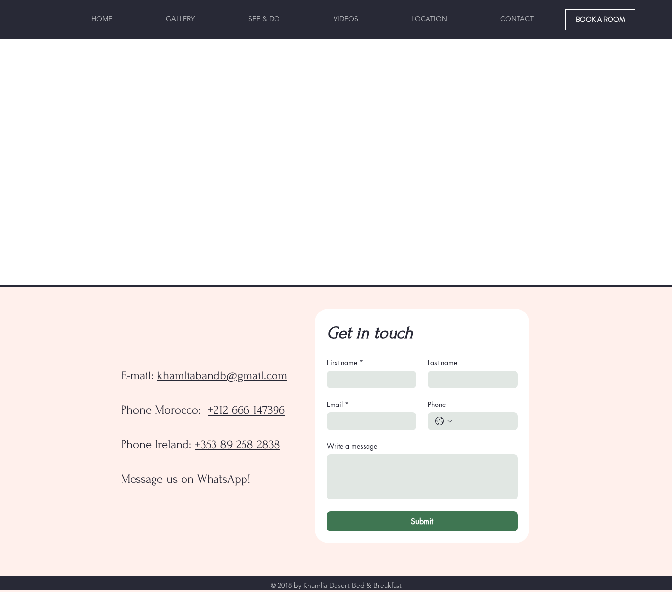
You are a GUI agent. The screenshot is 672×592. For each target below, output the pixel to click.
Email (338, 404)
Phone (437, 404)
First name (345, 362)
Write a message (352, 446)
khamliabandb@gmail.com (222, 375)
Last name (442, 362)
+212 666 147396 (246, 410)
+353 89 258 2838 (237, 444)
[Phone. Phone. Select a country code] (444, 421)
